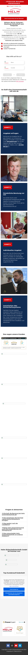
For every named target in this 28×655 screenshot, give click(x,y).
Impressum (9, 651)
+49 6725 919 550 (10, 1)
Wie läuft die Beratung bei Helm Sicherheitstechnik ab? (13, 514)
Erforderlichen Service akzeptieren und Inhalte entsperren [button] (14, 593)
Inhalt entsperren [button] (14, 589)
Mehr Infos (21, 622)
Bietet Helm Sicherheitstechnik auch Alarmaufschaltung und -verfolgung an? (13, 529)
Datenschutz (18, 651)
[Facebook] (8, 645)
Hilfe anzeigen (20, 81)
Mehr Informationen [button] (14, 586)
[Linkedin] (20, 645)
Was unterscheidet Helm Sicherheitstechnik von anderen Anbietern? (12, 535)
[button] (14, 514)
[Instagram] (12, 645)
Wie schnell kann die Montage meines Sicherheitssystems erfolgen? (12, 519)
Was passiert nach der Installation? (10, 524)
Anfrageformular (12, 141)
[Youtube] (16, 645)
